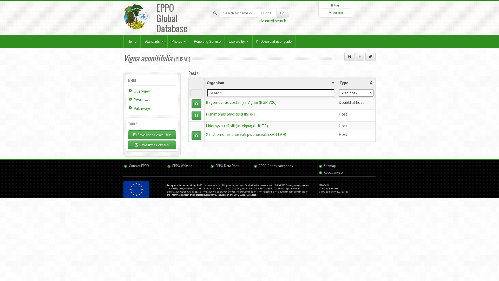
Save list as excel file (153, 134)
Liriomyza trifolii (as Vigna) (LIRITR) (237, 125)
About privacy (334, 172)
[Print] (349, 56)
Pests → (141, 99)
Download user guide (275, 41)
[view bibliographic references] (196, 103)
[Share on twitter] (370, 56)
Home (132, 41)
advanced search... (273, 20)
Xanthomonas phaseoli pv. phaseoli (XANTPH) (246, 134)
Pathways (142, 108)
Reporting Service (207, 41)
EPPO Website (182, 166)
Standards (153, 41)
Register (337, 13)
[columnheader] (270, 83)
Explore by (237, 41)
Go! (283, 12)
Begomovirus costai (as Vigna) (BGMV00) (241, 102)
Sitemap (330, 166)
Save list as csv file (153, 145)
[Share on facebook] (360, 56)
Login (338, 5)
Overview (142, 91)
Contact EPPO (139, 166)
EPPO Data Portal (228, 166)
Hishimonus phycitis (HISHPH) (232, 114)
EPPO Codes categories (276, 166)
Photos (177, 41)
